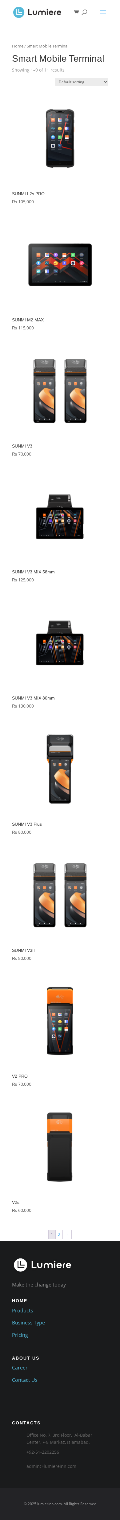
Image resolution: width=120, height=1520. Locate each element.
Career (20, 1367)
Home (17, 46)
